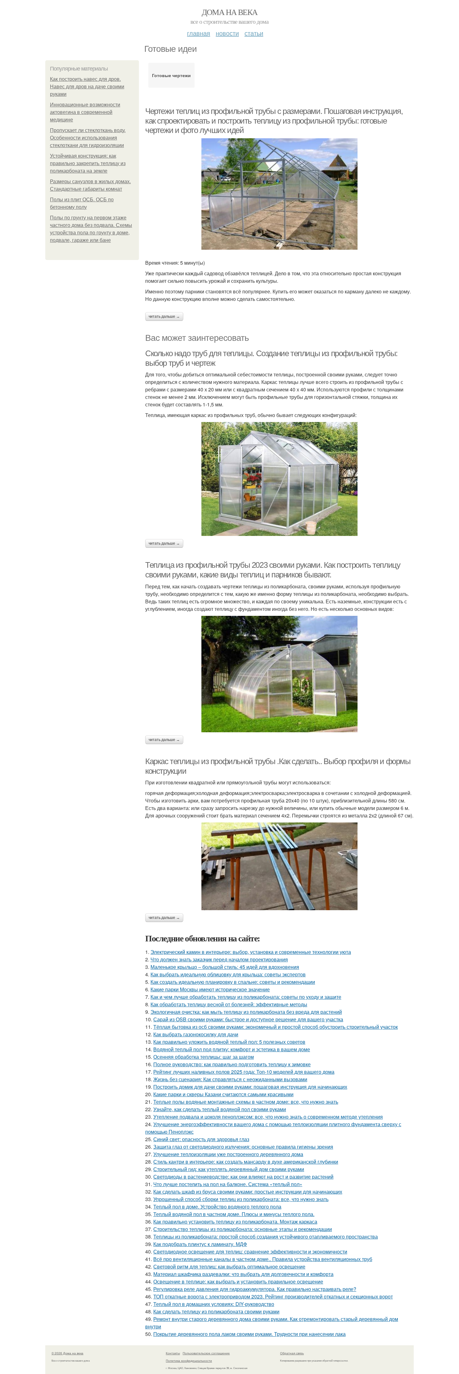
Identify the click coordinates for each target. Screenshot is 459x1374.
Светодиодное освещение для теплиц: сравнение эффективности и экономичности (250, 1251)
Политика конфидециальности (189, 1360)
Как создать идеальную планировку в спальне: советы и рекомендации (233, 981)
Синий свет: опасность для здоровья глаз (201, 1139)
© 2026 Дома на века (67, 1353)
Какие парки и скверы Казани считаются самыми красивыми (223, 1094)
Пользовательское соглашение (206, 1353)
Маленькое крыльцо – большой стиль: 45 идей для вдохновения (225, 966)
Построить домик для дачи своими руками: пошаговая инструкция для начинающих (250, 1086)
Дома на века (230, 12)
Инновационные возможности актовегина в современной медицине (85, 112)
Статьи (253, 32)
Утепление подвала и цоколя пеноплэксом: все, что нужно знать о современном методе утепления (268, 1116)
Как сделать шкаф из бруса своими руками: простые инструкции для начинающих (247, 1191)
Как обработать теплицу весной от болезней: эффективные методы (229, 1004)
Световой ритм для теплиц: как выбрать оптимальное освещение (229, 1266)
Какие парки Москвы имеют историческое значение (210, 989)
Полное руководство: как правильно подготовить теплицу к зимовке (232, 1064)
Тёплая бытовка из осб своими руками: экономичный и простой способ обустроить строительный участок (275, 1026)
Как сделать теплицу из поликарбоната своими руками (216, 1311)
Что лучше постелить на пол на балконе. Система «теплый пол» (227, 1184)
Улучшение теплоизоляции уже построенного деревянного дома (228, 1154)
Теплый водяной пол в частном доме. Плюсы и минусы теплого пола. (233, 1214)
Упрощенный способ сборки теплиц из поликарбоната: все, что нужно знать (240, 1199)
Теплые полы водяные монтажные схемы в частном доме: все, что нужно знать (245, 1101)
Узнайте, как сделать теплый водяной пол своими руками (219, 1109)
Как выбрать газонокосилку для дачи (195, 1034)
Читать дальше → (164, 316)
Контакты (173, 1353)
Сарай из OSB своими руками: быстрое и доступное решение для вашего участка (248, 1019)
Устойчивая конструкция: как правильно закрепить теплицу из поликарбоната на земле (88, 163)
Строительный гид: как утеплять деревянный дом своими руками (228, 1169)
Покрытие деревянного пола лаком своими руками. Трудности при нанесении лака (249, 1333)
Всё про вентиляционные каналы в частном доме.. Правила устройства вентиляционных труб (262, 1259)
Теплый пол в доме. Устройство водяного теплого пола (217, 1206)
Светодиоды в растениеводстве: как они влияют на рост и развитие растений (243, 1176)
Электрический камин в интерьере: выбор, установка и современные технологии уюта (251, 951)
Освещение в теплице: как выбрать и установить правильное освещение (238, 1281)
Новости (227, 32)
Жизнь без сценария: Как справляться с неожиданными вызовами (230, 1079)
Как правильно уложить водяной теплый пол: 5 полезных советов (229, 1041)
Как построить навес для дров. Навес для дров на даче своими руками (87, 86)
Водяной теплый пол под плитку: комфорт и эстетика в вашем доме (231, 1049)
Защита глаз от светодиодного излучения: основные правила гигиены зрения (243, 1146)
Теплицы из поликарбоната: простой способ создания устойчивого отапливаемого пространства (265, 1236)
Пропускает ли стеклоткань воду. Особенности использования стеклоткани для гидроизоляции (88, 138)
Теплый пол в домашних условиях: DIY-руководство (213, 1304)
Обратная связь (292, 1353)
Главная (198, 32)
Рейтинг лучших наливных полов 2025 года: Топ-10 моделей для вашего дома (243, 1071)
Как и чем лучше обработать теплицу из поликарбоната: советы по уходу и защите (246, 996)
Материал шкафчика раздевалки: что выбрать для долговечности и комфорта (243, 1274)
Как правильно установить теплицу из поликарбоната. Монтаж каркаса (235, 1221)
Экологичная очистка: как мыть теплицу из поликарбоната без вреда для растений (246, 1011)
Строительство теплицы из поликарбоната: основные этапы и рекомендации (242, 1229)
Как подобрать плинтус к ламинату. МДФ (200, 1244)
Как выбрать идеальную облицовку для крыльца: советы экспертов (228, 974)
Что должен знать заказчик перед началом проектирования (219, 959)
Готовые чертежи (171, 75)
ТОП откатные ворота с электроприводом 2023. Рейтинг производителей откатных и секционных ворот (273, 1296)
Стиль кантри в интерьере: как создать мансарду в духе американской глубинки (245, 1161)
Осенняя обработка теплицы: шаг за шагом (203, 1056)
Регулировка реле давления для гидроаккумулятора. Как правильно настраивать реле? (254, 1289)
